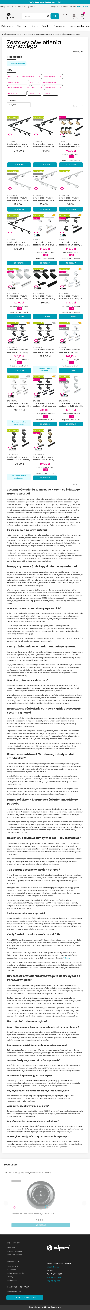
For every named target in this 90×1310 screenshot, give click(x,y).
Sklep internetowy (44, 1307)
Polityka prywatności (16, 1273)
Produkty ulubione (15, 1255)
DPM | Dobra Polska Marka (11, 34)
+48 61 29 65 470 (83, 7)
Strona (75, 106)
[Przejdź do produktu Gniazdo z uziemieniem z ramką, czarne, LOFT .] (40, 1195)
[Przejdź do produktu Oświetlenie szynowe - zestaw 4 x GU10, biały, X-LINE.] (71, 387)
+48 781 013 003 (53, 1281)
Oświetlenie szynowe (44, 34)
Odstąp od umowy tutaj (25, 1297)
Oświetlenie (28, 34)
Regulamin (12, 1270)
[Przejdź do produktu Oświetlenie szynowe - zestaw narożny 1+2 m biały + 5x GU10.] (71, 181)
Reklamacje (12, 1280)
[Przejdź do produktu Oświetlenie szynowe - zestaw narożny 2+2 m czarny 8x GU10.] (19, 127)
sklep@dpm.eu (30, 7)
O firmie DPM (13, 1266)
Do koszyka (19, 165)
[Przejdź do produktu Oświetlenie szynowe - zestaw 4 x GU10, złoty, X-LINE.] (45, 440)
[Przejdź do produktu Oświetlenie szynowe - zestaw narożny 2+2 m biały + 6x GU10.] (19, 181)
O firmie (66, 958)
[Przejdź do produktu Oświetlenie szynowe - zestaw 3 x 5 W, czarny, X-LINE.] (71, 225)
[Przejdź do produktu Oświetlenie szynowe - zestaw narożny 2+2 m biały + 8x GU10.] (45, 181)
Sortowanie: (12, 100)
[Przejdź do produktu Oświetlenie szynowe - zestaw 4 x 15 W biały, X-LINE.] (71, 279)
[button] (55, 16)
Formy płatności (14, 1292)
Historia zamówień (15, 1251)
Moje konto (12, 1248)
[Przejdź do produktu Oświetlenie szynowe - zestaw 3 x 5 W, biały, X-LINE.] (45, 225)
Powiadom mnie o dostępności (45, 369)
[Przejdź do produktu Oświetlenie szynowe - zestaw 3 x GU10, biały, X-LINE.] (19, 279)
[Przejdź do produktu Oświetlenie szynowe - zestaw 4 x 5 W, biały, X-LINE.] (71, 333)
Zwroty (10, 1277)
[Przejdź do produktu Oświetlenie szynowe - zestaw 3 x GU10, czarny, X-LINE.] (45, 279)
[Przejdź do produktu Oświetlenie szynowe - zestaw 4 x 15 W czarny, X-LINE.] (19, 333)
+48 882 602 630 (54, 1277)
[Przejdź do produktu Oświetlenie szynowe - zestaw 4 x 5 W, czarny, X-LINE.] (45, 387)
